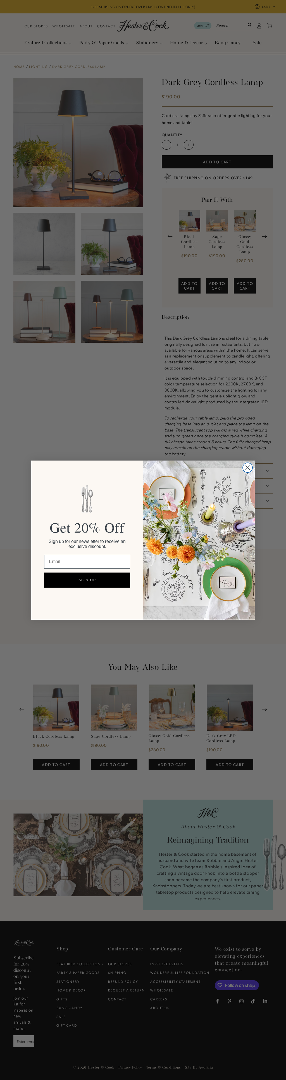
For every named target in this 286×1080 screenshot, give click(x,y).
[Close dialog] (247, 468)
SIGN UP (87, 580)
